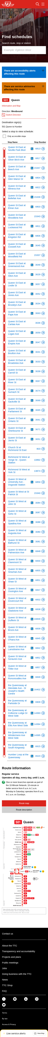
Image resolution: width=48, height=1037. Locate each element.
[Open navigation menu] (42, 4)
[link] (24, 72)
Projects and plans (11, 957)
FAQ (4, 991)
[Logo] (8, 4)
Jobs (4, 968)
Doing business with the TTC (16, 974)
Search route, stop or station (16, 43)
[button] (39, 1033)
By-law (4, 1019)
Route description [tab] (24, 810)
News (5, 979)
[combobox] (24, 50)
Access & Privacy (9, 1024)
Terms (4, 1013)
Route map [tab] (24, 803)
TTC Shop (7, 985)
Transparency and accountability (18, 951)
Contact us (7, 933)
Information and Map (11, 106)
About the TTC (9, 945)
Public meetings (10, 962)
